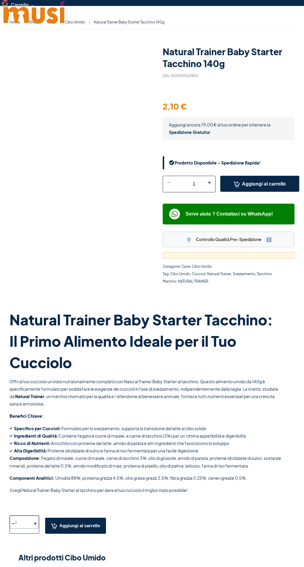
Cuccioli (199, 274)
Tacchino (264, 274)
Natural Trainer (219, 274)
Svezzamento (244, 274)
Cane (185, 266)
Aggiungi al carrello (264, 183)
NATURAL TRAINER (193, 281)
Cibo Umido (75, 22)
